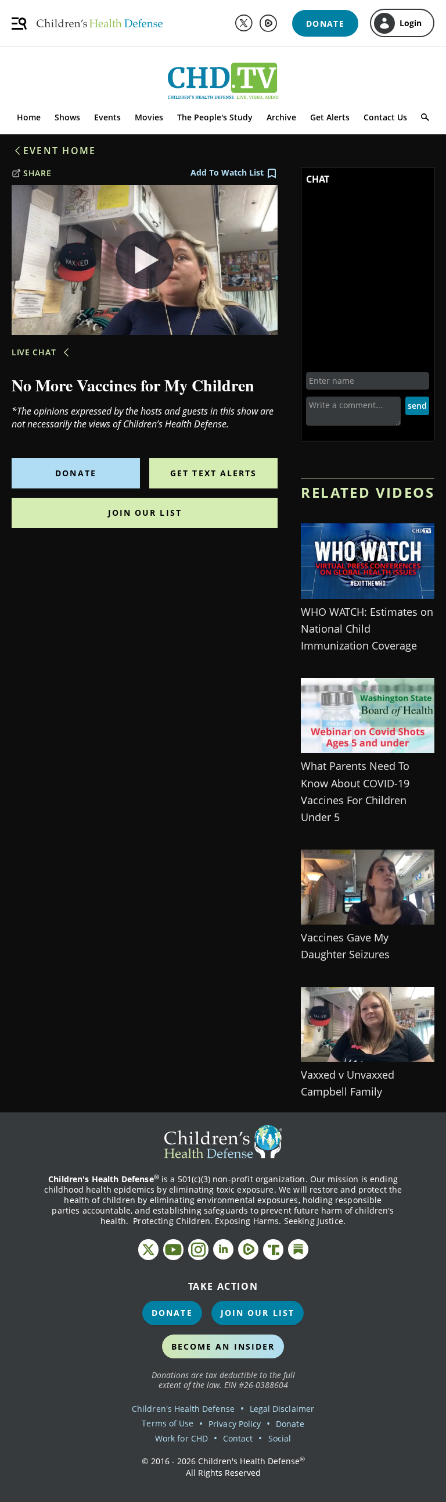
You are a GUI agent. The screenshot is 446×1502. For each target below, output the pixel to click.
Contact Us (385, 117)
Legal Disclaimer (282, 1408)
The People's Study (215, 117)
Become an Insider (223, 1346)
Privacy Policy (234, 1423)
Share (37, 173)
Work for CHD (181, 1438)
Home (29, 117)
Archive (281, 117)
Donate (75, 473)
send (417, 405)
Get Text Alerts (213, 473)
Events (107, 117)
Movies (149, 117)
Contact (238, 1438)
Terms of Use (167, 1423)
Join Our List (145, 512)
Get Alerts (330, 117)
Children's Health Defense (183, 1408)
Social (279, 1438)
